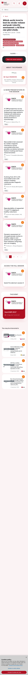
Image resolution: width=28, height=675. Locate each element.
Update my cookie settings (14, 668)
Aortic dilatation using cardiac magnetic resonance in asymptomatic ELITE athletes (16, 349)
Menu (6, 9)
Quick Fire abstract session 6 (14, 283)
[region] (14, 665)
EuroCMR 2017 (10, 312)
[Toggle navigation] (25, 3)
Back (6, 16)
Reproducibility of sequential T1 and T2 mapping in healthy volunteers (14, 210)
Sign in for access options (14, 59)
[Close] (26, 657)
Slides (6, 124)
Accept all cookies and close (14, 672)
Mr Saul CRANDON (10, 77)
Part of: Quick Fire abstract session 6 (13, 41)
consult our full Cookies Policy (16, 665)
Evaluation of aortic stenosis (15, 335)
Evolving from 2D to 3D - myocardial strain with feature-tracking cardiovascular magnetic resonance (12, 180)
